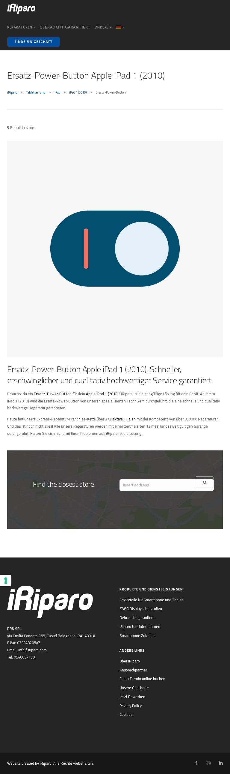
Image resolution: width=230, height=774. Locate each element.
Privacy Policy (130, 705)
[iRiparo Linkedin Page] (221, 763)
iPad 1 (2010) (78, 92)
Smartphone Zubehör (137, 635)
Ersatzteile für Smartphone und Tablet (151, 599)
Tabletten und (36, 92)
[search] (205, 482)
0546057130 (24, 657)
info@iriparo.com (32, 649)
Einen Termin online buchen (142, 678)
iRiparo (12, 92)
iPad (57, 92)
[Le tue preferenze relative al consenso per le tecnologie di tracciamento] (5, 580)
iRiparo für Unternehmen (139, 626)
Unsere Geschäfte (134, 687)
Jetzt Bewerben (132, 696)
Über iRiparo (129, 661)
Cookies (125, 714)
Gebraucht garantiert (65, 27)
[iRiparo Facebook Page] (196, 763)
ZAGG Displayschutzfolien (140, 608)
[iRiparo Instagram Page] (208, 763)
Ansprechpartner (133, 670)
